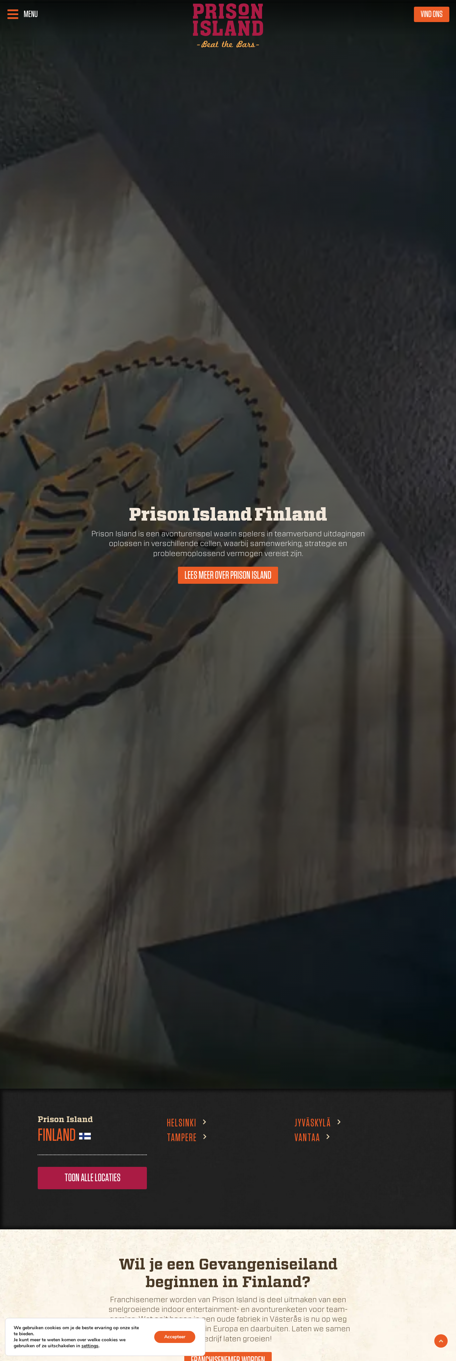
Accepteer (174, 1337)
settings (89, 1346)
